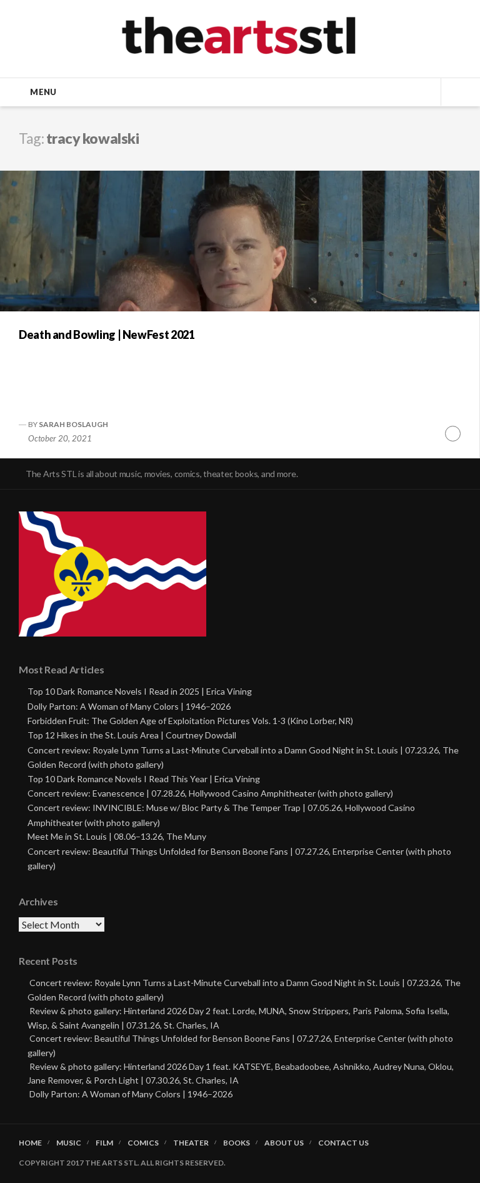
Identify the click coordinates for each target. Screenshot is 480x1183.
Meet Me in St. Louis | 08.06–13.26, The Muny (117, 836)
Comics (143, 1143)
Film (104, 1143)
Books (236, 1143)
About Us (284, 1143)
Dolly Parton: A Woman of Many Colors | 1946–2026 (129, 706)
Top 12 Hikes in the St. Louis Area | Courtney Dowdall (132, 735)
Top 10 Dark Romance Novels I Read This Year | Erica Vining (144, 778)
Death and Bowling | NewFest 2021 (106, 334)
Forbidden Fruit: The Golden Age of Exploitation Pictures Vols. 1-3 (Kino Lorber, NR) (190, 720)
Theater (191, 1143)
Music (68, 1143)
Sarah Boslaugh (73, 424)
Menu (43, 92)
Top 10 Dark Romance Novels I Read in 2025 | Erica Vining (140, 691)
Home (30, 1143)
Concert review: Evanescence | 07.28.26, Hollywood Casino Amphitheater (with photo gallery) (210, 793)
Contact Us (343, 1143)
